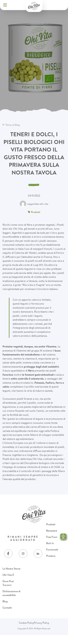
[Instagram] (23, 553)
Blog (5, 601)
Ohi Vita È (8, 575)
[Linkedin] (38, 553)
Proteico (51, 556)
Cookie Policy (26, 622)
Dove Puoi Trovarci (8, 583)
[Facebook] (8, 553)
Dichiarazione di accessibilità (11, 593)
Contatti (7, 607)
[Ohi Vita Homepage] (34, 6)
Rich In (50, 543)
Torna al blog (13, 124)
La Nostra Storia (11, 568)
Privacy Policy (41, 622)
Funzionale (52, 549)
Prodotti (50, 524)
